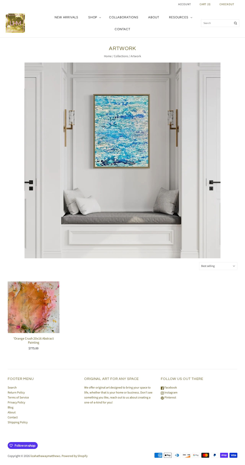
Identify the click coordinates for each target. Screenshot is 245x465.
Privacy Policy (16, 402)
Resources (178, 17)
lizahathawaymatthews (45, 456)
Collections (121, 56)
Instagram (170, 392)
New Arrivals (66, 17)
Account (184, 4)
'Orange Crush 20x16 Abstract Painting (33, 340)
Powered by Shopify (74, 456)
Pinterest (170, 397)
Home (108, 56)
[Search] (235, 23)
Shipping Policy (18, 422)
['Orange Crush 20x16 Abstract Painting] (33, 313)
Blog (10, 407)
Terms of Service (18, 397)
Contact (122, 29)
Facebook (170, 387)
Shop (92, 17)
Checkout (227, 4)
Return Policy (16, 392)
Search (12, 387)
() (205, 4)
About (153, 17)
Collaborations (123, 17)
